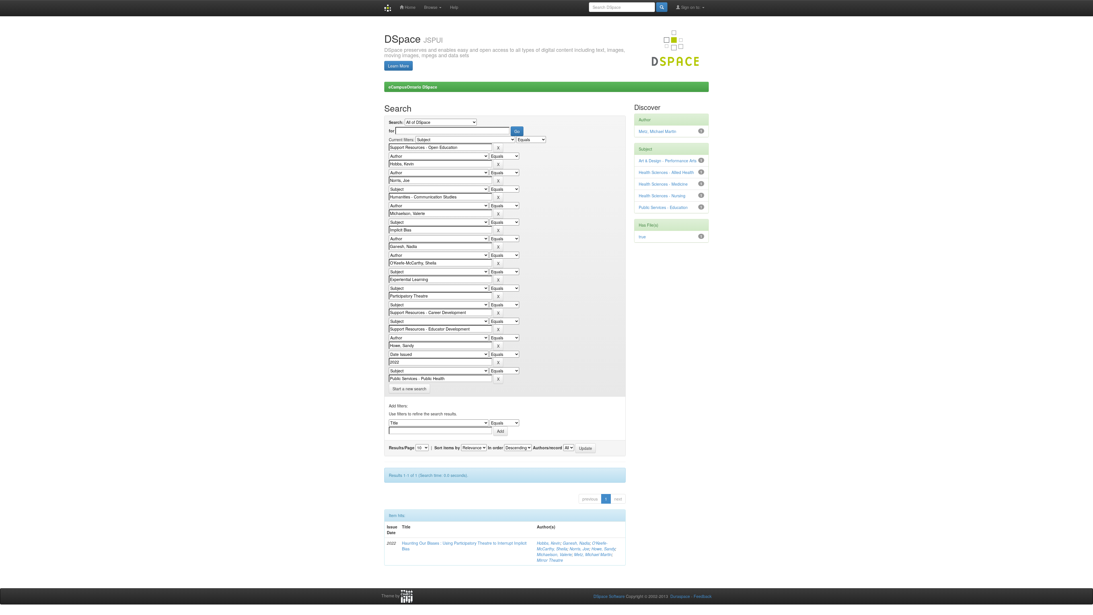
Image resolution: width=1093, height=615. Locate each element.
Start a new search (409, 388)
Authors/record (547, 447)
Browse (431, 7)
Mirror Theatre (550, 560)
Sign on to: (691, 7)
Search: (396, 122)
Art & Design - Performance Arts (668, 160)
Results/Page (401, 447)
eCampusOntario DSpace (413, 87)
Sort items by (447, 447)
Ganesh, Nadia (576, 543)
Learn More (398, 66)
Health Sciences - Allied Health (666, 172)
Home (410, 7)
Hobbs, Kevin (548, 543)
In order (495, 447)
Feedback (703, 596)
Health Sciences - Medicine (663, 184)
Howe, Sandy (603, 549)
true (642, 236)
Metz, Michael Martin (593, 554)
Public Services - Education (663, 207)
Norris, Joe (579, 549)
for (391, 131)
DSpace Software (609, 596)
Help (454, 7)
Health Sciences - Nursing (662, 195)
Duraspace (680, 596)
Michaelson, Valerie (554, 554)
